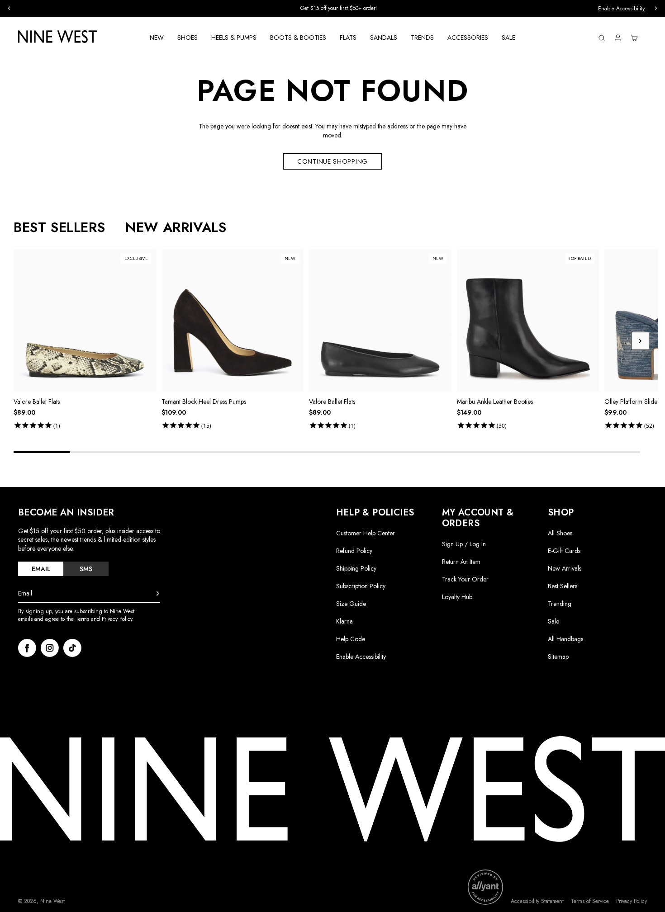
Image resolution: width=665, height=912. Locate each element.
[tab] (40, 569)
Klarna (344, 621)
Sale (553, 621)
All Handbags (565, 638)
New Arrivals (564, 568)
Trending (559, 603)
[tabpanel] (336, 340)
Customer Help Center (365, 533)
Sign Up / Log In (464, 543)
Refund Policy (354, 550)
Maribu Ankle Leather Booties (495, 401)
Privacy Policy (631, 901)
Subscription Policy (360, 586)
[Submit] (158, 593)
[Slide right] (640, 341)
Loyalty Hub (457, 596)
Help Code (350, 639)
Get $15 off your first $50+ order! (332, 8)
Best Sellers (562, 586)
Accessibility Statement (537, 901)
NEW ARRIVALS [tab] (175, 227)
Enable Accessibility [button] (621, 9)
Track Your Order (465, 579)
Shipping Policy (356, 568)
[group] (332, 8)
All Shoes (560, 533)
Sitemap (558, 656)
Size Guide (351, 603)
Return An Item (461, 561)
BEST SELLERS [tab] (59, 227)
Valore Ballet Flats (37, 401)
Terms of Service (590, 901)
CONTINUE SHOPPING (332, 161)
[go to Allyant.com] (485, 887)
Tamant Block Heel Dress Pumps (204, 401)
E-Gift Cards (564, 550)
